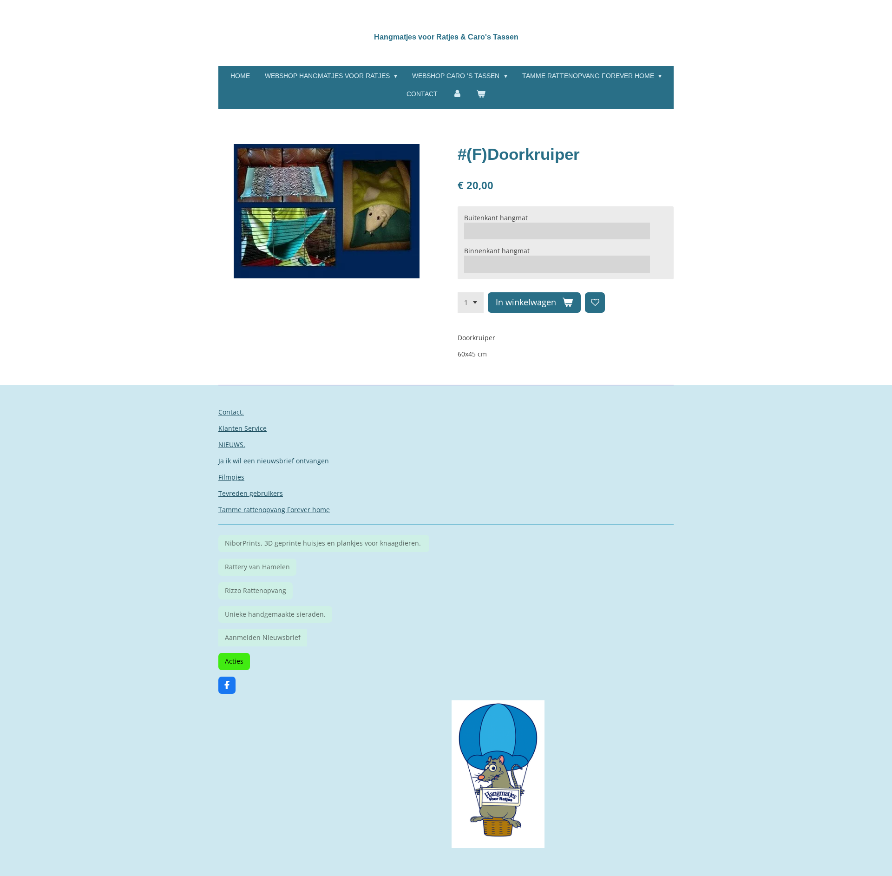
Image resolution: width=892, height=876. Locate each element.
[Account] (457, 94)
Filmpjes (231, 477)
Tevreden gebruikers (250, 493)
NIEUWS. (231, 444)
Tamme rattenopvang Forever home (274, 509)
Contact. (231, 412)
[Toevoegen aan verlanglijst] (595, 302)
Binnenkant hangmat (497, 250)
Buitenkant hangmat (496, 217)
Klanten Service (242, 428)
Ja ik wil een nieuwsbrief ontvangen (273, 460)
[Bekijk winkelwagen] (481, 94)
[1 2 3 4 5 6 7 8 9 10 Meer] (471, 302)
